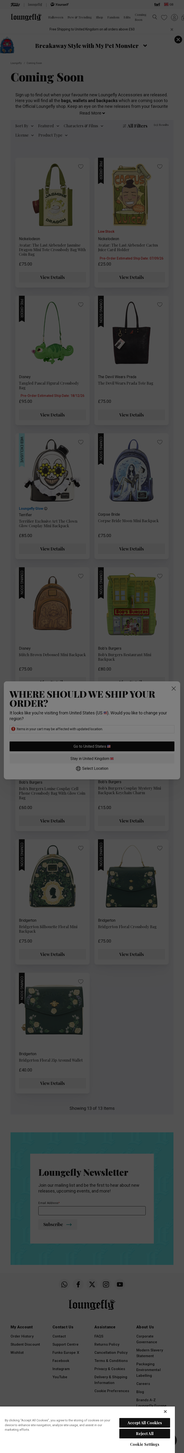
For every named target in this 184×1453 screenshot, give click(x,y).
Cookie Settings (144, 1444)
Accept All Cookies (144, 1422)
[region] (87, 1429)
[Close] (165, 1411)
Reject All (145, 1433)
